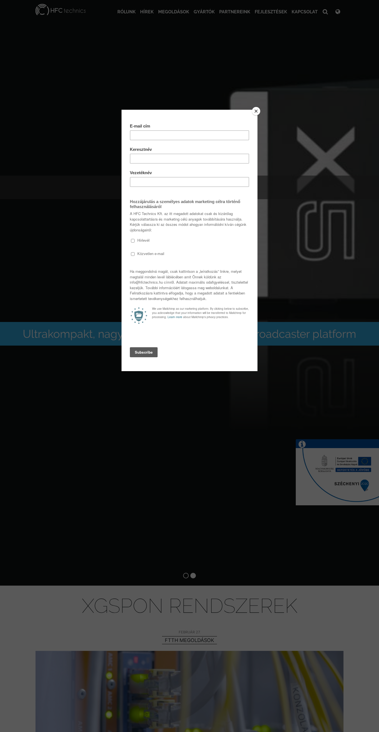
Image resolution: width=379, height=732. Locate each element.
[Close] (256, 111)
